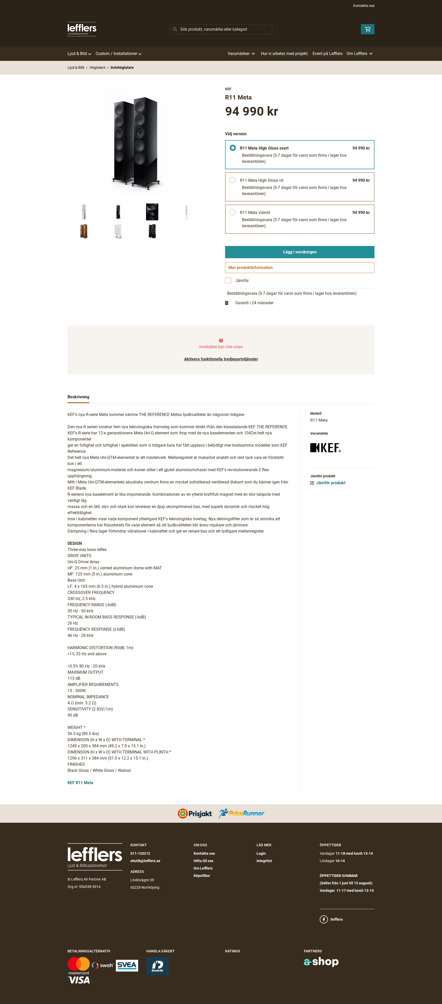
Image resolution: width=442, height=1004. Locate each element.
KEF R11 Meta (80, 782)
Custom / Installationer (116, 53)
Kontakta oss (363, 6)
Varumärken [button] (239, 53)
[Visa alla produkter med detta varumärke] (342, 447)
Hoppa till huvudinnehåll (219, 7)
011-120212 (140, 853)
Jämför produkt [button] (330, 482)
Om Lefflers (203, 868)
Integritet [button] (264, 861)
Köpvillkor (202, 876)
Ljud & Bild (77, 53)
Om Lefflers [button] (357, 53)
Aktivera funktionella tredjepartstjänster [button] (221, 359)
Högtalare (97, 67)
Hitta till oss (203, 861)
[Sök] (175, 29)
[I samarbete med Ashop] (321, 962)
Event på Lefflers (327, 53)
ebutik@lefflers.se (145, 861)
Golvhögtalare (122, 67)
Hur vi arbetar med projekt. (284, 53)
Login (261, 853)
